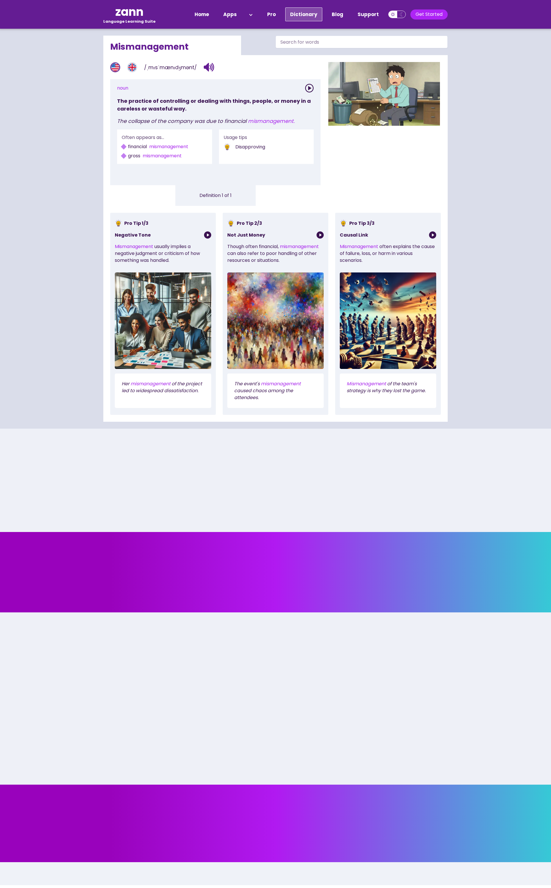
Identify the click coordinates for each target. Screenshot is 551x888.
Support (368, 14)
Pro (271, 14)
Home (202, 14)
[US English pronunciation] (115, 67)
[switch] (397, 14)
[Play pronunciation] (309, 88)
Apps (230, 14)
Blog (337, 14)
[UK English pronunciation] (132, 67)
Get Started (429, 14)
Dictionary (303, 14)
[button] (209, 67)
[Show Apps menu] (251, 14)
